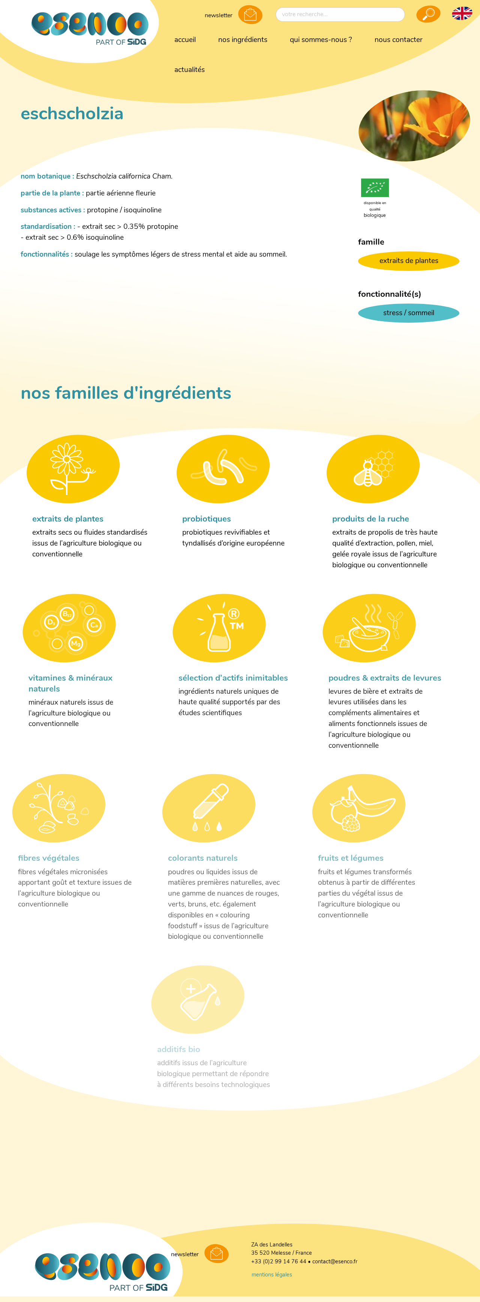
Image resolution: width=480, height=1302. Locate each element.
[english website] (462, 13)
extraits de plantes (409, 261)
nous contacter (399, 40)
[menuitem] (185, 41)
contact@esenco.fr (334, 1262)
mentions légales (272, 1275)
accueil (185, 40)
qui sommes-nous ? (321, 40)
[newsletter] (250, 15)
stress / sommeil (408, 313)
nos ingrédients (242, 40)
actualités (189, 70)
